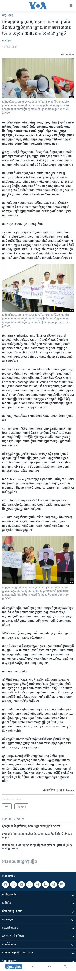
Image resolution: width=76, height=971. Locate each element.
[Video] (33, 966)
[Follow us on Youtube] (21, 884)
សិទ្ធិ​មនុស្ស (8, 15)
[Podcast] (53, 884)
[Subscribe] (61, 884)
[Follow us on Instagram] (29, 884)
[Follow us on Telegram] (37, 884)
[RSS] (45, 884)
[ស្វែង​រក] (65, 966)
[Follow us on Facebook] (5, 884)
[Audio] (49, 966)
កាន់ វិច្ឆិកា (6, 40)
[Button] (67, 54)
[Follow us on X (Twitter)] (13, 884)
